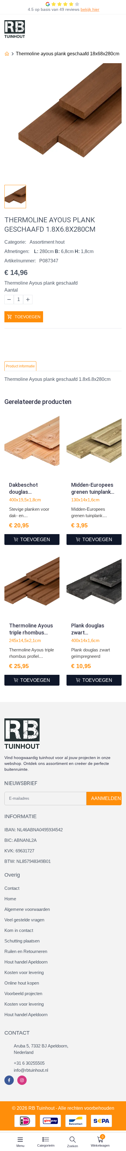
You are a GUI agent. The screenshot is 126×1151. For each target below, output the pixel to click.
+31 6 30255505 (29, 1063)
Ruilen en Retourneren (25, 951)
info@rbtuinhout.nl (31, 1070)
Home (10, 898)
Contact (11, 888)
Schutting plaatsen (22, 940)
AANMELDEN (106, 798)
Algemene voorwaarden (27, 909)
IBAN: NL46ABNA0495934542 (33, 829)
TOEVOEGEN (27, 316)
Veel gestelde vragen (24, 919)
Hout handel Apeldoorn (25, 961)
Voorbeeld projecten (23, 993)
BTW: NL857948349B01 (27, 861)
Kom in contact (18, 930)
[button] (117, 194)
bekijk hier (90, 9)
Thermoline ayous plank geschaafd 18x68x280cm (67, 53)
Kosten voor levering (24, 972)
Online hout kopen (21, 982)
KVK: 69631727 (19, 850)
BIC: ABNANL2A (20, 840)
